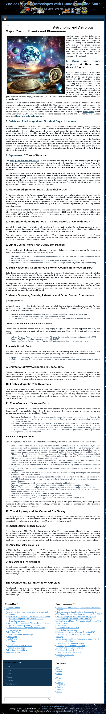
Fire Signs (11, 641)
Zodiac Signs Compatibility (16, 650)
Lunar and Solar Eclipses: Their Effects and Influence (28, 617)
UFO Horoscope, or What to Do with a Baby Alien (76, 617)
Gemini (59, 671)
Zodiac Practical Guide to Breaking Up (71, 643)
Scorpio (59, 683)
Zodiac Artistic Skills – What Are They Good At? (75, 632)
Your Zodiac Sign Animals (66, 630)
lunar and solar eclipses (27, 116)
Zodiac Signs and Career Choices (69, 648)
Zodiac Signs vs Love (65, 655)
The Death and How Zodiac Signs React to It (74, 619)
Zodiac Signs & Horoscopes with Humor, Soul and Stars (53, 4)
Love (9, 670)
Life (8, 667)
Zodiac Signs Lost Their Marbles (69, 652)
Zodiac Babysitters (63, 625)
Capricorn (60, 687)
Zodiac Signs (12, 684)
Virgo (58, 678)
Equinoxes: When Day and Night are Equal (24, 625)
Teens (9, 677)
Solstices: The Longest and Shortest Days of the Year (42, 121)
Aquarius (59, 689)
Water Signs (12, 637)
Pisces (59, 692)
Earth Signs (12, 639)
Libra (58, 680)
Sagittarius (60, 685)
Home (6, 25)
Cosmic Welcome (13, 608)
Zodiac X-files (61, 657)
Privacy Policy (48, 707)
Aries (58, 667)
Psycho (10, 674)
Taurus (59, 669)
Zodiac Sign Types (13, 632)
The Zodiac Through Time (66, 650)
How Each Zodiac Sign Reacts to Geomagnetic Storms (78, 612)
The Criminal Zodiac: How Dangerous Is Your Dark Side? (79, 614)
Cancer (59, 674)
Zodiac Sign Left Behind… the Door (70, 646)
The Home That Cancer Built (67, 628)
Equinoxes (15, 155)
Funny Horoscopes (13, 652)
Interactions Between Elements (19, 646)
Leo (57, 676)
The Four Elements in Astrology (20, 634)
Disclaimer (59, 707)
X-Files (10, 680)
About (8, 610)
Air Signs (11, 643)
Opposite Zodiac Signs (16, 648)
